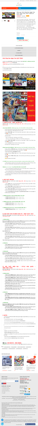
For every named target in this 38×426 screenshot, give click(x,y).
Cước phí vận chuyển (5, 389)
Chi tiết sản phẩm (19, 45)
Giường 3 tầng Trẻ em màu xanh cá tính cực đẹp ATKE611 (6, 368)
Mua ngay (21, 38)
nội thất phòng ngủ (19, 348)
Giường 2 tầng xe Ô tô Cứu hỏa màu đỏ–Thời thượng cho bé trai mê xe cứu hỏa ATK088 (30, 368)
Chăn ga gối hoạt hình (6, 421)
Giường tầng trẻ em (14, 419)
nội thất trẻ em (25, 348)
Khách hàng (31, 0)
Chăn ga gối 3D (29, 421)
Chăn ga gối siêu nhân (29, 420)
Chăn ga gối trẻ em (31, 419)
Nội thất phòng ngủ (15, 421)
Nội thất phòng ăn (25, 421)
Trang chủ (3, 10)
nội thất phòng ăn (4, 348)
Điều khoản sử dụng (22, 400)
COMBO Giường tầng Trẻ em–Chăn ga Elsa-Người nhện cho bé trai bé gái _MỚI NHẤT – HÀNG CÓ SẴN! (18, 369)
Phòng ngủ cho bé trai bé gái (8, 419)
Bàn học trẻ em (22, 419)
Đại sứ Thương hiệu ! (19, 55)
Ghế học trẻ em (26, 419)
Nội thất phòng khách (20, 421)
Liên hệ (35, 0)
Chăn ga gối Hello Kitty (13, 420)
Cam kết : (19, 50)
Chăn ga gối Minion (24, 420)
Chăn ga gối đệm (34, 421)
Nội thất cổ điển (11, 421)
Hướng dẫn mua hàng (5, 387)
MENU (20, 8)
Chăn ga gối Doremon (19, 420)
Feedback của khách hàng (8, 422)
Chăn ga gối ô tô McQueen (8, 420)
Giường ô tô (18, 419)
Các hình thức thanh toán (6, 388)
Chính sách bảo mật (16, 400)
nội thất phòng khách (12, 348)
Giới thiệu (27, 0)
